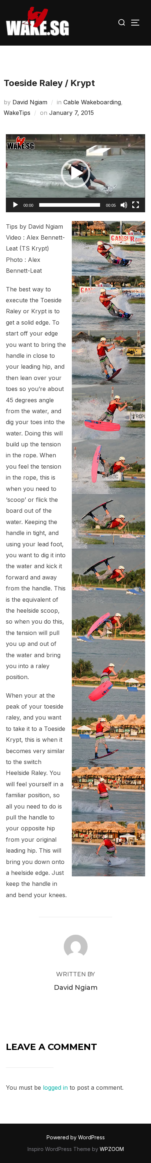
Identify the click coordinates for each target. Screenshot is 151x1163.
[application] (75, 173)
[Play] (15, 205)
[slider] (69, 205)
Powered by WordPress (76, 1137)
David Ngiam (29, 102)
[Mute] (124, 205)
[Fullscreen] (135, 205)
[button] (75, 173)
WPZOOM (112, 1149)
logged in (55, 1087)
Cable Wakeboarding (92, 102)
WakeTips (17, 112)
